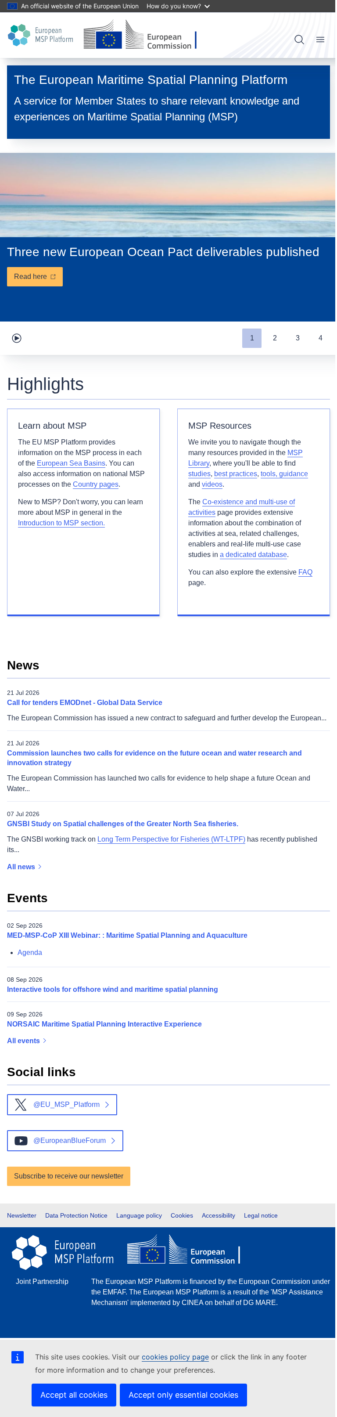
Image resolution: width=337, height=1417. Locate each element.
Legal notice (261, 1215)
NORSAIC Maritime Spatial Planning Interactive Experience (104, 1024)
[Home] (41, 35)
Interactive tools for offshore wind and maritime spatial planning (112, 989)
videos (212, 484)
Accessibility (218, 1215)
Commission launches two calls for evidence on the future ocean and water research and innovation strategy (154, 757)
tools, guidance (284, 473)
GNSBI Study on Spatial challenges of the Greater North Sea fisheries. (122, 824)
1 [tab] (252, 338)
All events (24, 1041)
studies (199, 473)
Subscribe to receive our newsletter (68, 1176)
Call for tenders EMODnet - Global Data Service (84, 702)
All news (22, 867)
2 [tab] (275, 338)
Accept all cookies (74, 1394)
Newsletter (21, 1215)
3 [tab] (298, 338)
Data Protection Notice (76, 1215)
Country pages (95, 484)
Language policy (139, 1215)
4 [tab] (321, 338)
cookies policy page (175, 1356)
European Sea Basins (71, 463)
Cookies (182, 1215)
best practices (235, 473)
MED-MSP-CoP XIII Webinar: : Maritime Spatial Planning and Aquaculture (127, 935)
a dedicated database (253, 554)
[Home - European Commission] (143, 35)
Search (299, 39)
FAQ (305, 572)
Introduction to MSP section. (61, 523)
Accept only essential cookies (183, 1394)
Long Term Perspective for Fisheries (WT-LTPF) (171, 839)
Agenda (30, 952)
